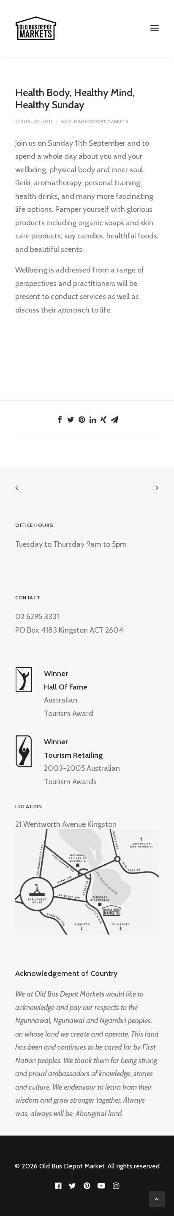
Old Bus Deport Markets (98, 121)
